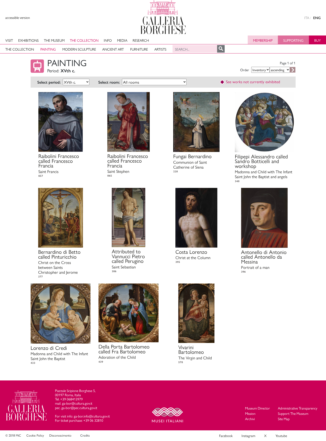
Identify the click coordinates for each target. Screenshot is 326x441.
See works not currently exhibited (253, 81)
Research (141, 40)
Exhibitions (28, 40)
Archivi (250, 418)
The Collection (84, 40)
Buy (317, 40)
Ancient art (113, 49)
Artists (160, 49)
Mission (250, 413)
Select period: (49, 82)
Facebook (226, 435)
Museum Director (257, 408)
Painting (48, 49)
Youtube (281, 435)
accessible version (17, 17)
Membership (263, 40)
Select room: (109, 82)
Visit (9, 40)
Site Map (284, 418)
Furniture (139, 49)
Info (108, 40)
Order (244, 69)
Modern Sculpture (79, 49)
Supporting (293, 40)
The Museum (54, 40)
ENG (317, 18)
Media (122, 40)
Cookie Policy (35, 435)
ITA (306, 17)
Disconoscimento (60, 435)
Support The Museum (293, 413)
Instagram (248, 435)
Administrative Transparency (297, 408)
